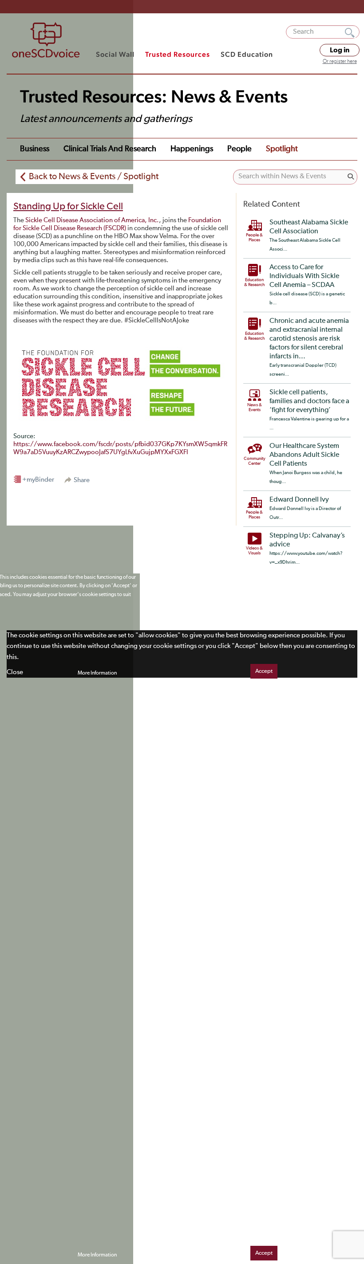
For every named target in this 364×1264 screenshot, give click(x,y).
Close (15, 672)
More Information (97, 673)
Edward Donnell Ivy (299, 499)
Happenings (191, 149)
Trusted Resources (177, 54)
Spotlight (282, 149)
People (239, 149)
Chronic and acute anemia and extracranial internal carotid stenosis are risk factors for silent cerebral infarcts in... (309, 339)
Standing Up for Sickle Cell (68, 207)
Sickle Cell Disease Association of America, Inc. (92, 220)
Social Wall (115, 54)
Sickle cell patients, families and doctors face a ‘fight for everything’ (309, 401)
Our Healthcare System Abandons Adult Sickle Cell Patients (304, 455)
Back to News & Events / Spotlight (93, 176)
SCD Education (247, 54)
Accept (264, 671)
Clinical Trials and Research (109, 149)
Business (34, 149)
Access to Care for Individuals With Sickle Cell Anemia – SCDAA (304, 276)
